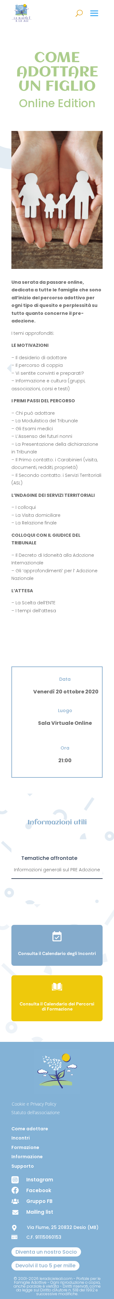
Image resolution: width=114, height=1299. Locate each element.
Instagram (39, 1179)
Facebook (38, 1190)
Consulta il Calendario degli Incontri (57, 953)
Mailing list (39, 1212)
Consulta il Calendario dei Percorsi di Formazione (57, 1006)
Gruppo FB (39, 1201)
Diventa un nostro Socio (46, 1252)
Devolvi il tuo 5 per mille (45, 1265)
